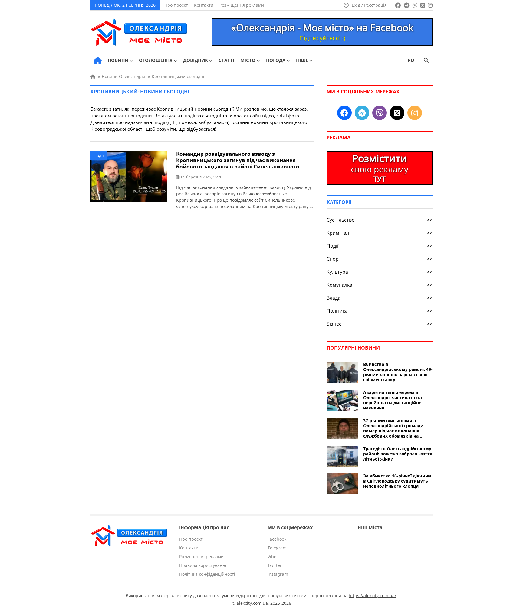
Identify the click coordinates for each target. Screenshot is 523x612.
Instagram (278, 574)
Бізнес (380, 324)
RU (411, 60)
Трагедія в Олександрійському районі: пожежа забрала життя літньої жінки (397, 453)
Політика (380, 311)
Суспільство (380, 219)
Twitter (275, 565)
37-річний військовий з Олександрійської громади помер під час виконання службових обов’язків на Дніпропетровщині (393, 428)
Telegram (277, 548)
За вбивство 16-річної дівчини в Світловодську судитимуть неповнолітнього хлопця (397, 481)
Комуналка (380, 285)
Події (99, 155)
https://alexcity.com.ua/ (372, 595)
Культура (380, 272)
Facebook (277, 539)
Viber (273, 556)
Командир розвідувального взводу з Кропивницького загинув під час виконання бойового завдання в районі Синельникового (237, 160)
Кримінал (380, 232)
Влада (380, 298)
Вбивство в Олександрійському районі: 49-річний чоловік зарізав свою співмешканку (398, 372)
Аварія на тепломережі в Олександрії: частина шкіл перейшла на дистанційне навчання (392, 400)
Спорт (380, 259)
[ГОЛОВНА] (98, 60)
